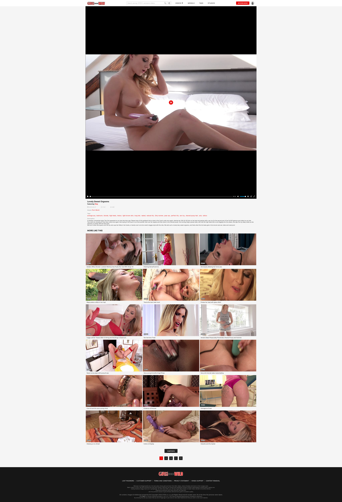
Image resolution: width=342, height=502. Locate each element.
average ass (91, 215)
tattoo (205, 215)
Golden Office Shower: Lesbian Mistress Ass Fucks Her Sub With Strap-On (110, 267)
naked (143, 215)
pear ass (167, 215)
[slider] (161, 196)
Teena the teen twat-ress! (152, 302)
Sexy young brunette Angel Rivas (154, 373)
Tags (201, 3)
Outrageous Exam (206, 408)
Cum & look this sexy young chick (97, 408)
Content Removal (213, 481)
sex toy (182, 215)
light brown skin (128, 215)
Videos (178, 3)
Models (191, 3)
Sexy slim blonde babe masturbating (212, 373)
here (143, 496)
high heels (112, 215)
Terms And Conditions (163, 481)
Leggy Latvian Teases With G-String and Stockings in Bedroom (106, 337)
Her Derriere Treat (149, 337)
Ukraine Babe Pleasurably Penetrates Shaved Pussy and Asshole (221, 337)
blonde (106, 215)
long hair (137, 215)
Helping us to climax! (93, 444)
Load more (171, 451)
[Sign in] (253, 3)
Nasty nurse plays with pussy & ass (98, 373)
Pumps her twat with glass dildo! (211, 302)
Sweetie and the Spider (208, 444)
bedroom (99, 215)
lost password (128, 481)
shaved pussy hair (192, 215)
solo (200, 215)
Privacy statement (181, 481)
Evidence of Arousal (150, 408)
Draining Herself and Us (151, 267)
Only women (159, 215)
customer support (143, 481)
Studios (211, 3)
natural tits (150, 215)
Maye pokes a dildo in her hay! (96, 302)
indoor (119, 215)
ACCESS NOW (243, 3)
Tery (96, 204)
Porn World (95, 210)
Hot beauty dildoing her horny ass (211, 267)
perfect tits (175, 215)
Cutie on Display (149, 444)
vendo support (197, 481)
